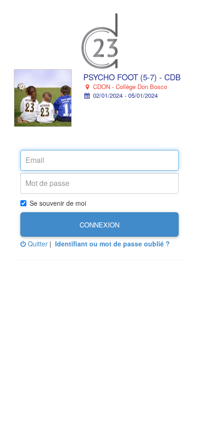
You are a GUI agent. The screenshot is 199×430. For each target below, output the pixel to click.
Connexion (99, 224)
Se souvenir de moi (58, 203)
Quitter (37, 243)
